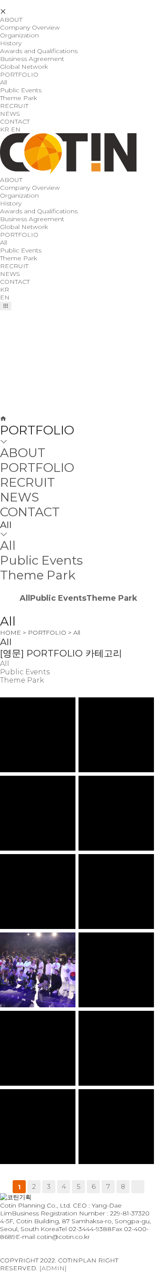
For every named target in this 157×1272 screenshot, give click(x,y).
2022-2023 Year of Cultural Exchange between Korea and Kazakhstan (118, 1021)
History (10, 43)
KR (4, 129)
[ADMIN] (53, 1268)
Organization (19, 35)
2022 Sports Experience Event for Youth (118, 1098)
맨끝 (137, 1186)
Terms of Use (20, 1252)
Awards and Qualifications (39, 51)
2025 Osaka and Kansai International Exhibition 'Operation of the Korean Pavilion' (40, 711)
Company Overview (30, 27)
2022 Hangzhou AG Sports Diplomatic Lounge (39, 865)
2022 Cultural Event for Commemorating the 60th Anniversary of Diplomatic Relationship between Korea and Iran (40, 1030)
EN (15, 129)
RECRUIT (14, 106)
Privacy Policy (20, 1244)
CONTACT (15, 121)
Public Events (20, 90)
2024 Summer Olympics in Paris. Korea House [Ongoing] (40, 786)
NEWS (10, 114)
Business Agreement (32, 59)
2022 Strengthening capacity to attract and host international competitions (39, 1103)
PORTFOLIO (19, 74)
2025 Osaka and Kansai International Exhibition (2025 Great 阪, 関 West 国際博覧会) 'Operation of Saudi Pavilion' (118, 715)
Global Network (24, 67)
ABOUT (11, 20)
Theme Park (18, 98)
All (3, 82)
